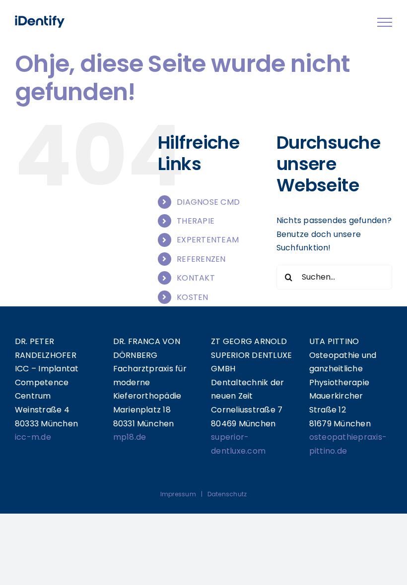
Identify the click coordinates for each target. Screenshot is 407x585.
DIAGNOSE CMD (208, 202)
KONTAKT (196, 278)
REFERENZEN (201, 259)
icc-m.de (33, 437)
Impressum (178, 494)
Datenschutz (227, 494)
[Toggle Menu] (384, 22)
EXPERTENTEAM (208, 239)
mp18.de (129, 437)
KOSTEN (192, 297)
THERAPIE (195, 221)
